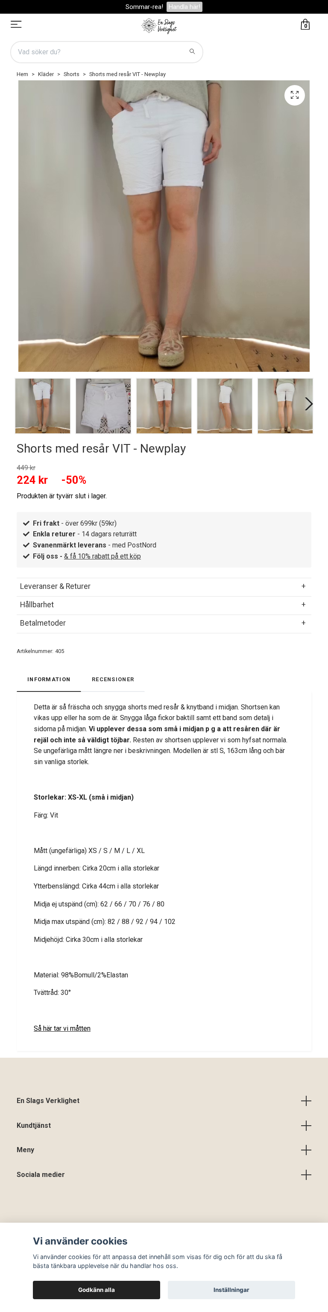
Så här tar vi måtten (62, 1028)
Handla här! (184, 7)
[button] (307, 403)
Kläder (46, 74)
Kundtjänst (34, 1125)
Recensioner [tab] (113, 679)
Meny (25, 1150)
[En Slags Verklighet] (159, 25)
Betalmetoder (43, 623)
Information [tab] (48, 679)
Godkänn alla (96, 1289)
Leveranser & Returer (55, 586)
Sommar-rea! (144, 7)
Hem (22, 74)
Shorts (71, 74)
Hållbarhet (37, 604)
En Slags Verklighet (48, 1101)
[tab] (164, 586)
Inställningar (231, 1289)
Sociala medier (41, 1175)
